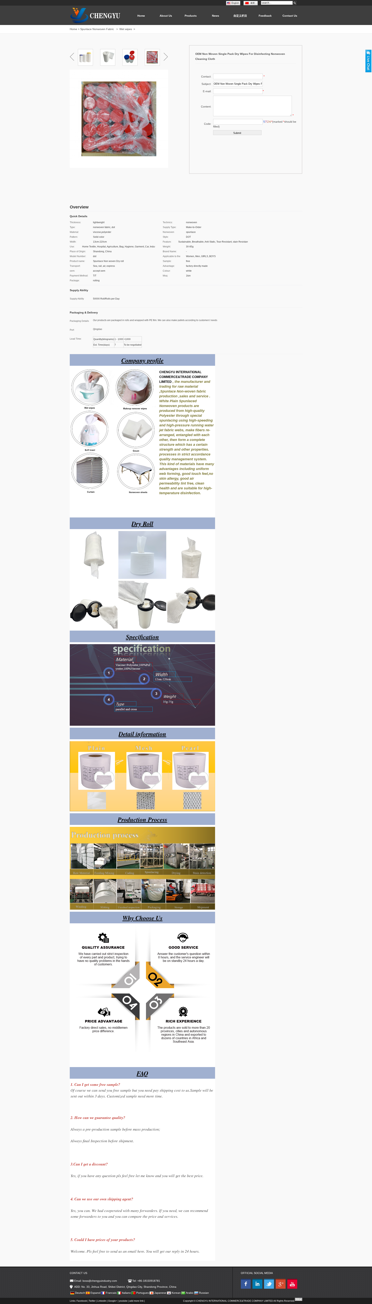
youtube (123, 1301)
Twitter (92, 1301)
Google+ (112, 1301)
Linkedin (101, 1301)
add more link (136, 1301)
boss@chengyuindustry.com (100, 1280)
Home (141, 15)
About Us (166, 15)
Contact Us (289, 15)
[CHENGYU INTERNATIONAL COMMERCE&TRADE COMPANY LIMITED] (246, 1287)
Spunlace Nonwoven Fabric (97, 29)
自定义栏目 (240, 15)
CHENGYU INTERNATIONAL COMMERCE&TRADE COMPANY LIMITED (234, 1301)
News (215, 15)
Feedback (265, 15)
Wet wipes (126, 29)
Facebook (82, 1301)
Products (191, 15)
